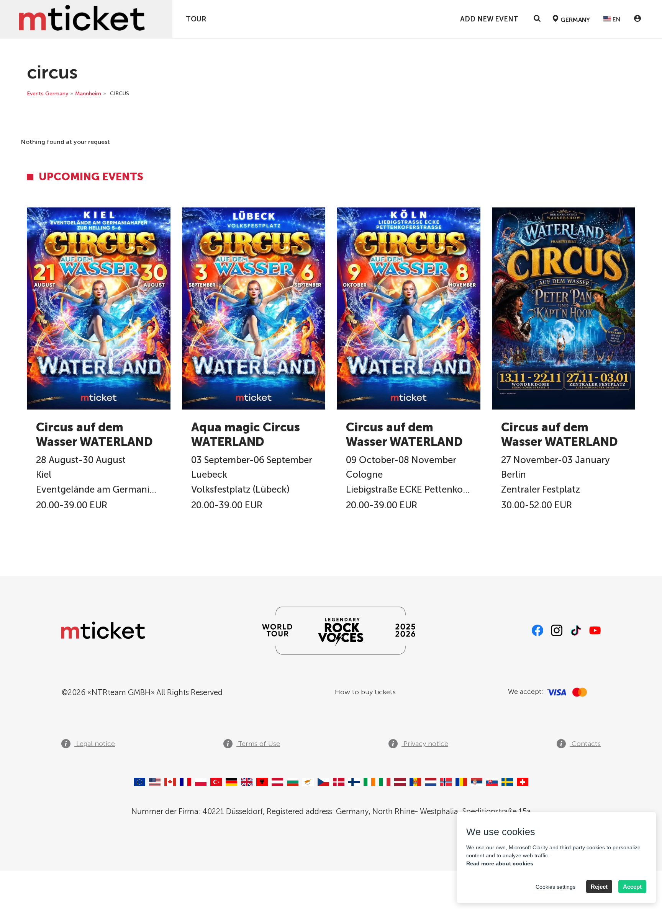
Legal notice (94, 743)
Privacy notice (424, 743)
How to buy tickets (365, 692)
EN (616, 19)
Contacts (585, 743)
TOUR (196, 19)
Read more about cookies (499, 863)
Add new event (489, 19)
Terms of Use (258, 743)
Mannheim (88, 93)
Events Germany (47, 93)
